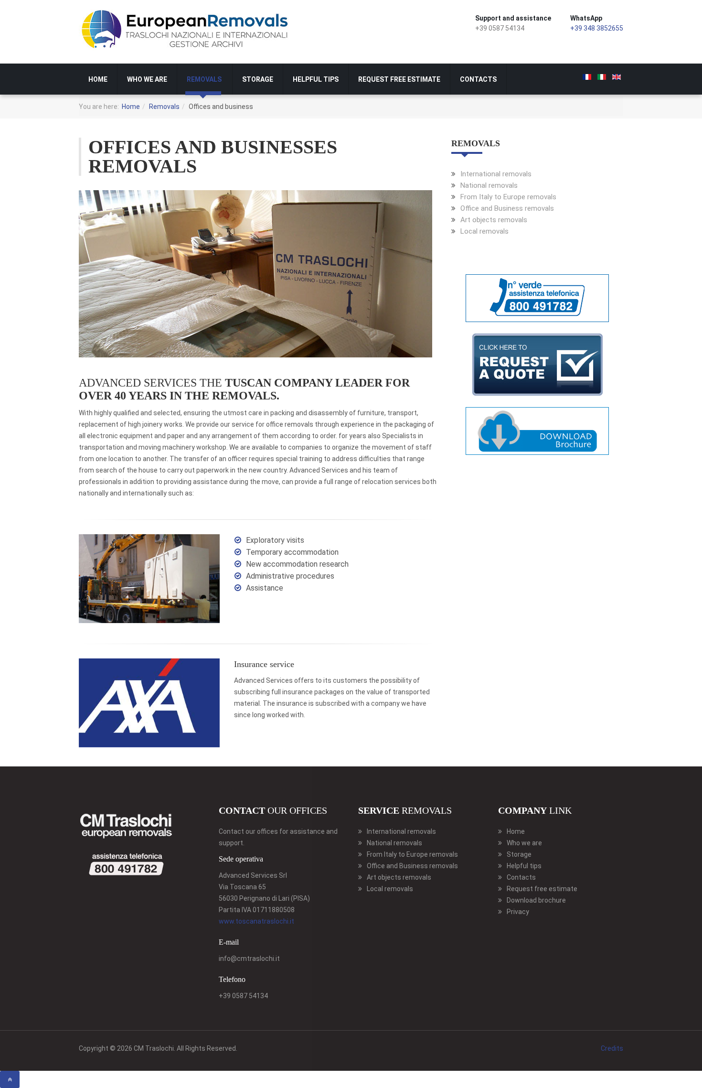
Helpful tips (316, 79)
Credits (612, 1048)
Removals (204, 79)
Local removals (484, 231)
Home (97, 79)
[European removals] (186, 30)
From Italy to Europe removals (508, 197)
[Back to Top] (10, 1079)
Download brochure (536, 900)
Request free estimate (399, 79)
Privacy (518, 912)
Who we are (147, 79)
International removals (496, 174)
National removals (489, 185)
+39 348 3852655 (596, 28)
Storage (257, 79)
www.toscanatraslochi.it (256, 921)
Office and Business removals (507, 208)
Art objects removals (493, 219)
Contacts (478, 79)
